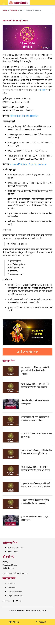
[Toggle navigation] (7, 1)
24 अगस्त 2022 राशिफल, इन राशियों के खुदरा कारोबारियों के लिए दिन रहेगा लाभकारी (35, 371)
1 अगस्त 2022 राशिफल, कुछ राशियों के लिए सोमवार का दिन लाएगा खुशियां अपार (36, 452)
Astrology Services (15, 547)
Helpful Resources (15, 595)
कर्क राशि (41, 90)
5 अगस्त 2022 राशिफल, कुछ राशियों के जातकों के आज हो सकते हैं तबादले (35, 418)
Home (5, 10)
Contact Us (12, 587)
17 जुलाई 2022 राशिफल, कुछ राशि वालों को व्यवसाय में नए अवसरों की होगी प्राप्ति (35, 485)
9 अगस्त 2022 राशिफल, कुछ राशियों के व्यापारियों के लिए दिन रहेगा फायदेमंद (35, 385)
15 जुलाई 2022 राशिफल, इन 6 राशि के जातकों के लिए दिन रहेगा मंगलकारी (35, 501)
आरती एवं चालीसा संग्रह (27, 352)
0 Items (15, 622)
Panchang (13, 10)
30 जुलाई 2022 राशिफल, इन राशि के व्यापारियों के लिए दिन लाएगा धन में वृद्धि (35, 468)
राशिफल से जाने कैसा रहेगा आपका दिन (24, 116)
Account (42, 622)
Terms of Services (15, 591)
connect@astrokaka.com (18, 573)
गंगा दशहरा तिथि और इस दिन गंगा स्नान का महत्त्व (28, 164)
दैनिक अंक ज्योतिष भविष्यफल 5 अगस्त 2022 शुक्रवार (35, 402)
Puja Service (13, 551)
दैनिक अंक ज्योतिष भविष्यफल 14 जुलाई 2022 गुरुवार (35, 518)
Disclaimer (12, 583)
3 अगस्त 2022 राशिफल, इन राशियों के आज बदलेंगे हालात (36, 435)
